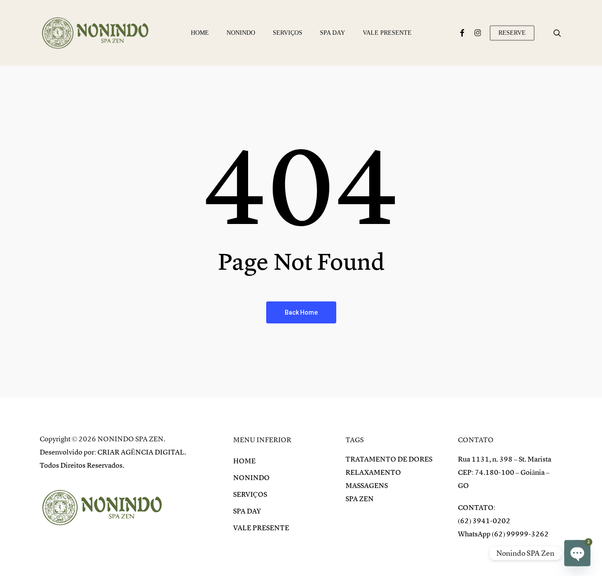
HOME (244, 461)
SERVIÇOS (250, 494)
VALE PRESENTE (261, 528)
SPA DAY (247, 511)
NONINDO (251, 477)
